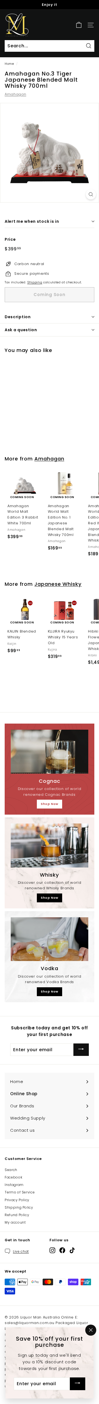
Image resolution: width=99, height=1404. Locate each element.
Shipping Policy (19, 1207)
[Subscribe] (81, 1049)
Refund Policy (17, 1215)
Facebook (13, 1177)
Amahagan (15, 94)
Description (18, 317)
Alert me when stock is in (32, 221)
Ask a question (21, 330)
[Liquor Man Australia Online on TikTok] (72, 1250)
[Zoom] (91, 194)
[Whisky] (49, 845)
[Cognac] (49, 752)
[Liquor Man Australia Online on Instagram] (52, 1250)
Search (11, 1169)
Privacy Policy (17, 1200)
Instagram (14, 1184)
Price (10, 239)
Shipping (34, 282)
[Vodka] (49, 939)
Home (9, 63)
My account (15, 1222)
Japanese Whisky (58, 584)
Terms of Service (20, 1192)
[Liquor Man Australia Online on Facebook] (62, 1250)
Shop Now (49, 804)
